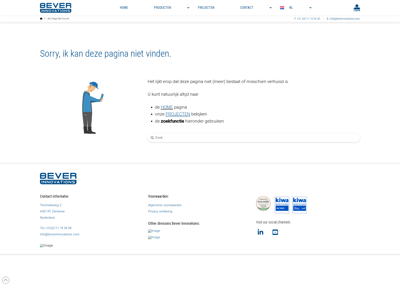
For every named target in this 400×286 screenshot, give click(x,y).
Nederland (47, 218)
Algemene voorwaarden (165, 205)
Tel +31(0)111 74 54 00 (55, 228)
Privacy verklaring (160, 211)
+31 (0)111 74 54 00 (308, 18)
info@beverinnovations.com (345, 18)
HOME (167, 107)
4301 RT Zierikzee (52, 211)
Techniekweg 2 (50, 205)
